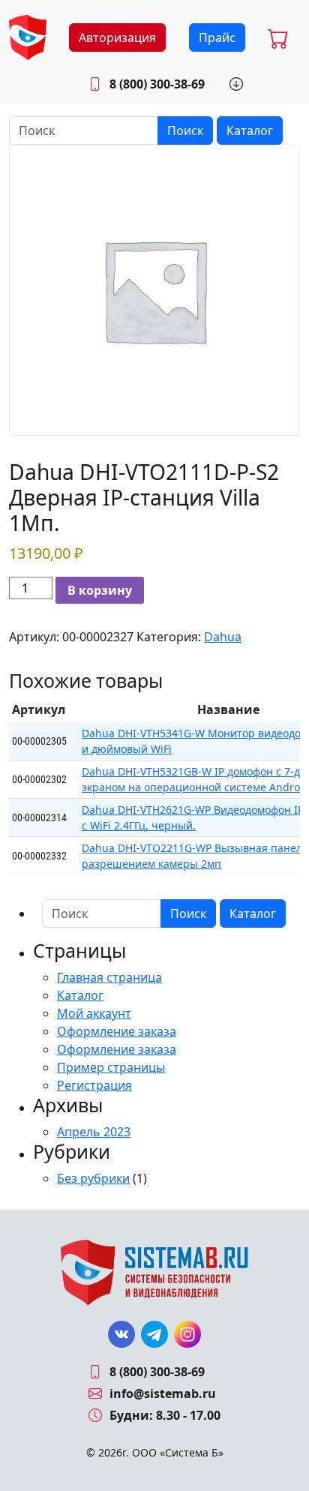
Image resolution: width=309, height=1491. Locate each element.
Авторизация (117, 37)
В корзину (100, 590)
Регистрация (94, 1085)
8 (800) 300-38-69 (157, 84)
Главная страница (109, 977)
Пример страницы (111, 1067)
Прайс (217, 37)
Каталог (249, 130)
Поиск (185, 130)
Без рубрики (93, 1178)
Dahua (223, 636)
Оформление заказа (116, 1031)
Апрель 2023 (93, 1132)
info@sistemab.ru (163, 1393)
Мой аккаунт (94, 1013)
